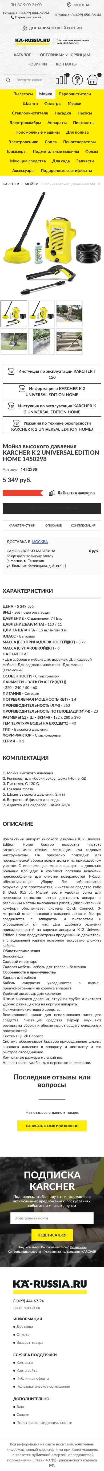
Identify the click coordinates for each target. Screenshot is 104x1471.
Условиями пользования (62, 1251)
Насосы (85, 113)
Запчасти (85, 161)
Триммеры (16, 152)
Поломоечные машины (37, 132)
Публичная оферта (33, 1379)
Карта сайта (27, 1371)
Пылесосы (23, 94)
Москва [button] (40, 542)
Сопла (51, 142)
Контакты (66, 64)
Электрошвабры (25, 123)
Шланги (30, 104)
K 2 (21, 741)
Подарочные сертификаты (66, 171)
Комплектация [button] (83, 525)
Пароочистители (75, 94)
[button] (26, 17)
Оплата (23, 1335)
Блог (21, 1407)
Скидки (23, 1415)
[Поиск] (8, 80)
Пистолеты (83, 123)
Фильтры (52, 104)
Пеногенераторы (79, 142)
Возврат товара (30, 1343)
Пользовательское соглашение (43, 1387)
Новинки (37, 64)
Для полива (77, 132)
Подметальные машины (56, 152)
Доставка (25, 1327)
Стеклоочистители (30, 113)
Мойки (45, 94)
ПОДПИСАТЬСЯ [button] (52, 1235)
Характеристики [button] (22, 525)
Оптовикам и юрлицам (65, 55)
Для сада (61, 161)
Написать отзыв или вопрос (52, 1126)
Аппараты (57, 123)
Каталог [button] (22, 55)
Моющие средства (28, 161)
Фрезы (91, 152)
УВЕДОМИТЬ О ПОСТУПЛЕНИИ (52, 508)
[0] (92, 79)
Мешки (74, 104)
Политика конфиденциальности (44, 1423)
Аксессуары (23, 171)
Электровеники (23, 142)
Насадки (63, 113)
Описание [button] (53, 525)
